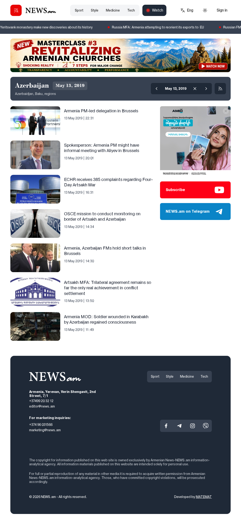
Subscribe (175, 190)
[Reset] (195, 88)
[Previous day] (156, 88)
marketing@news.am (45, 430)
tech (131, 10)
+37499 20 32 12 (41, 401)
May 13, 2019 (175, 88)
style (94, 10)
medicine (113, 10)
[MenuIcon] (16, 10)
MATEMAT (204, 497)
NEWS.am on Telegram (188, 211)
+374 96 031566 (40, 425)
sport (79, 10)
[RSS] (220, 88)
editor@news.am (42, 406)
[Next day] (206, 88)
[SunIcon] (205, 10)
